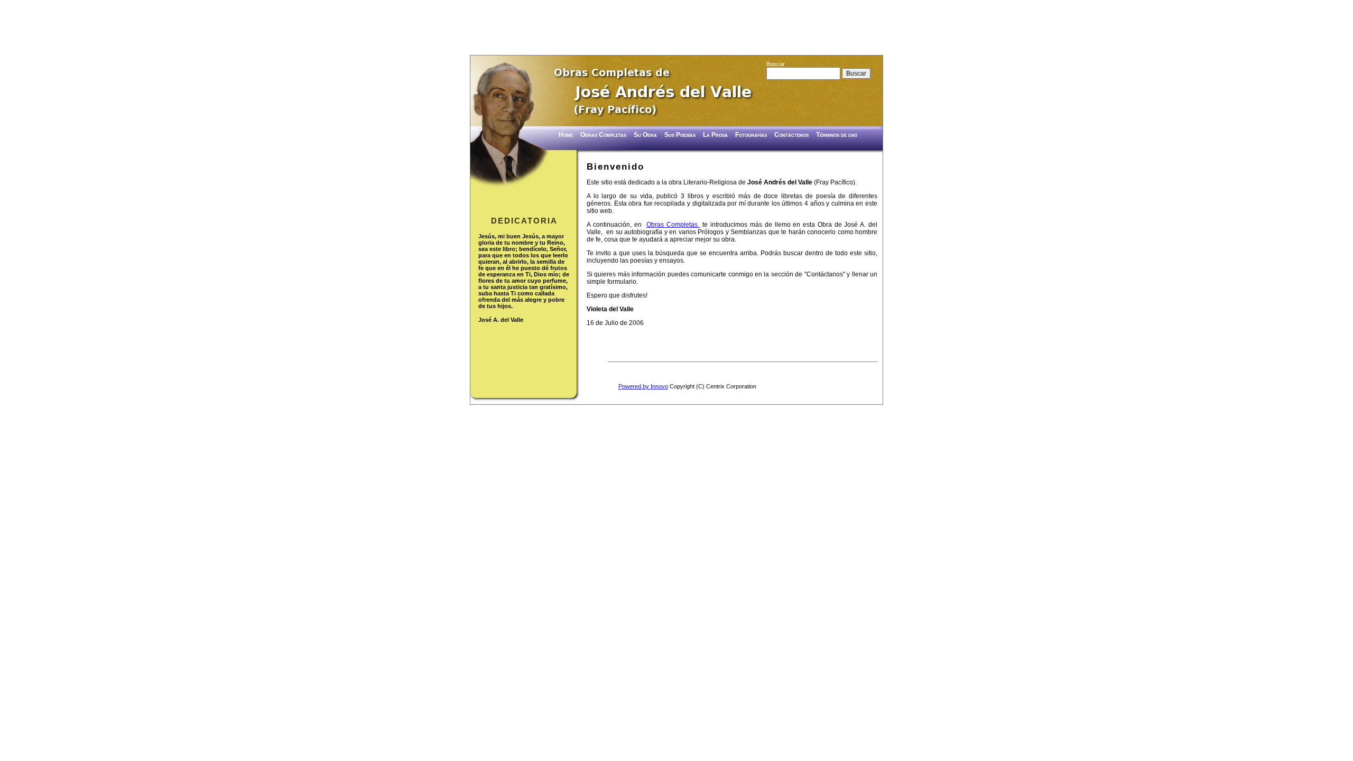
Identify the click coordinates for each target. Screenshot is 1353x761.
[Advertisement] (676, 29)
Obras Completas (673, 224)
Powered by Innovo (643, 386)
